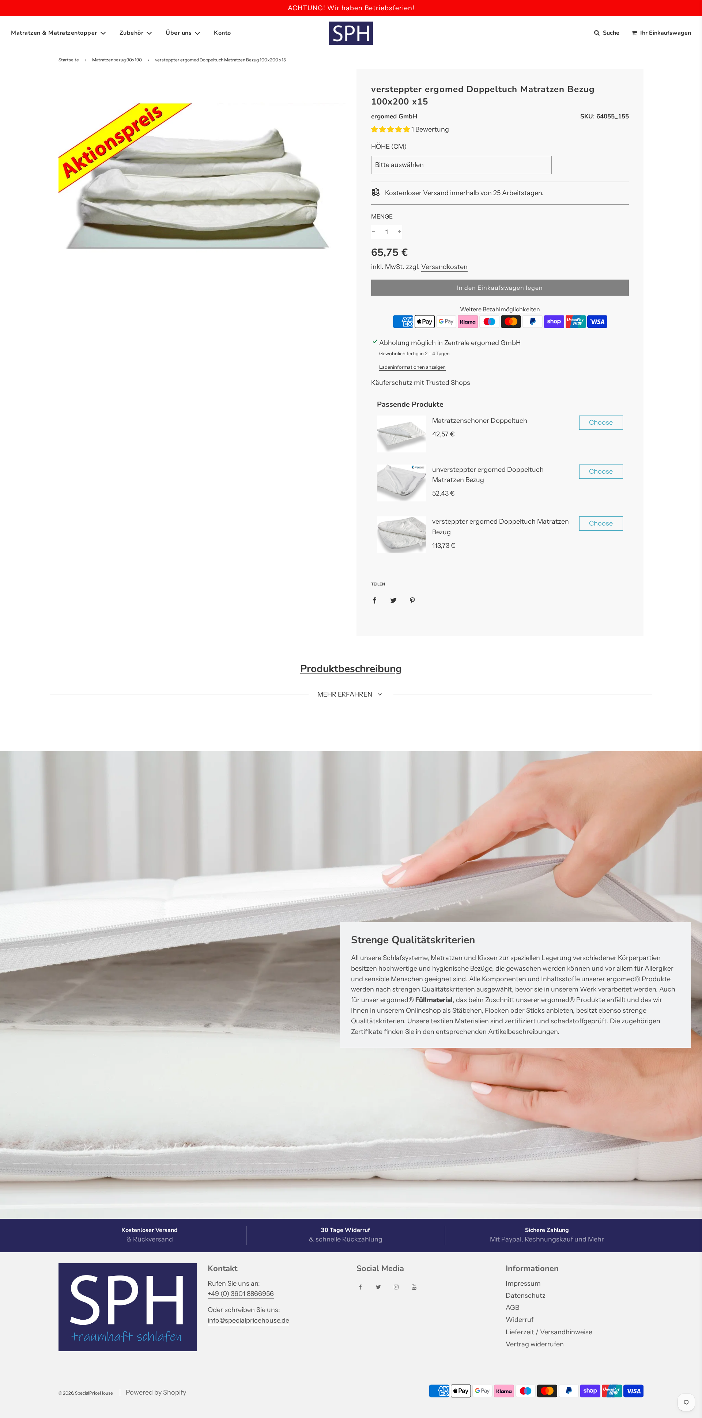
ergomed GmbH (394, 116)
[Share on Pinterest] (412, 600)
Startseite (68, 59)
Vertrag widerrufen (535, 1344)
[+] (399, 232)
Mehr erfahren (345, 694)
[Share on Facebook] (374, 600)
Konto (222, 33)
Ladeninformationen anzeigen (412, 367)
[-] (373, 232)
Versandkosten (444, 267)
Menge (382, 216)
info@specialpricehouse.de (248, 1320)
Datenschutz (526, 1296)
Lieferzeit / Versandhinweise (549, 1332)
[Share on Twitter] (393, 600)
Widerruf (519, 1320)
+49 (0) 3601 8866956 (241, 1294)
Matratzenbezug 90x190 (117, 59)
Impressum (523, 1283)
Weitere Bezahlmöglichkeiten (500, 309)
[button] (391, 129)
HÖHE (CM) (389, 147)
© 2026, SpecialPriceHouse (85, 1393)
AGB (512, 1308)
